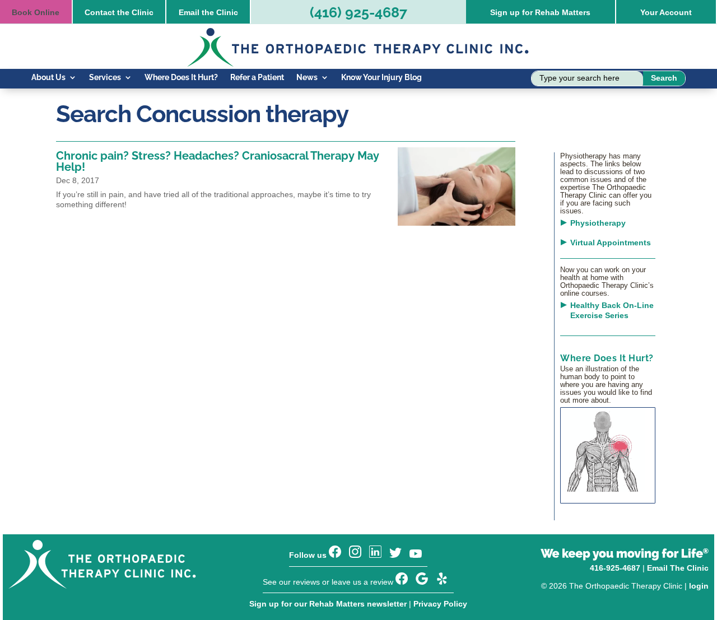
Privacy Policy (440, 603)
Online (35, 12)
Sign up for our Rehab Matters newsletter (328, 603)
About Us (48, 77)
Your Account (666, 12)
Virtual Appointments (610, 242)
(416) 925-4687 (358, 12)
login (699, 585)
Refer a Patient (257, 77)
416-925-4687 (615, 567)
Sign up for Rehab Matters (540, 12)
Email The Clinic (678, 567)
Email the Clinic (208, 12)
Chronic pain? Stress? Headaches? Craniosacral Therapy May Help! (217, 161)
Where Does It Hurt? (181, 77)
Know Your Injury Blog (381, 77)
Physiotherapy (598, 222)
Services (105, 77)
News (307, 77)
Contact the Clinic (119, 12)
